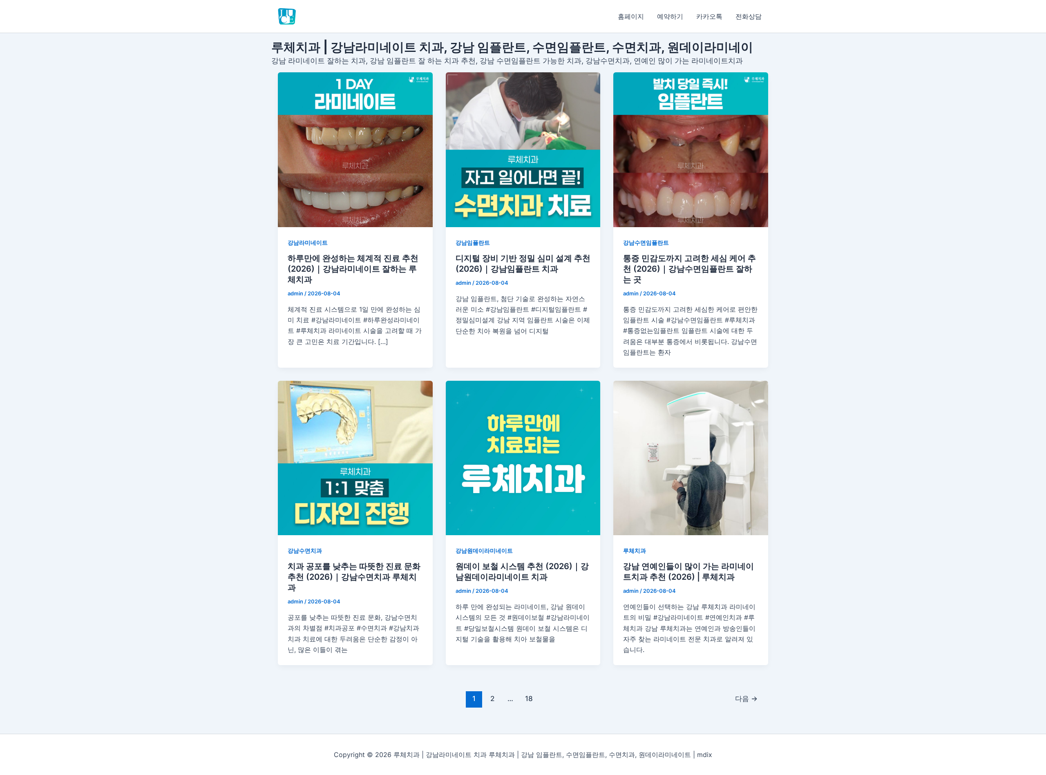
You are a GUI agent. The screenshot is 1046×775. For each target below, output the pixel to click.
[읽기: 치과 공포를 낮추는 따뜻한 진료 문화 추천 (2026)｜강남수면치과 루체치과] (355, 458)
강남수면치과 (305, 550)
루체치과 (634, 550)
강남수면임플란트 (646, 242)
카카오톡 (709, 16)
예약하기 (670, 16)
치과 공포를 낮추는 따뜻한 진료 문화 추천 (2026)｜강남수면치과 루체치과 (354, 576)
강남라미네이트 (308, 242)
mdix (704, 754)
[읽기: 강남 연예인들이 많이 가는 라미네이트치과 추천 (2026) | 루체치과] (690, 458)
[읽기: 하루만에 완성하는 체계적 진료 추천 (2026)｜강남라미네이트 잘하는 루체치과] (355, 149)
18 (529, 698)
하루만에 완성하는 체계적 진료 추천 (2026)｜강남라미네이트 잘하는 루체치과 (353, 268)
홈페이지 (631, 16)
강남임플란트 (473, 242)
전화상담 (748, 16)
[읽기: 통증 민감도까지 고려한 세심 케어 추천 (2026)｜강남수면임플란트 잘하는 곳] (690, 149)
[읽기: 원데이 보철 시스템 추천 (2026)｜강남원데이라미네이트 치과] (523, 458)
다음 (746, 698)
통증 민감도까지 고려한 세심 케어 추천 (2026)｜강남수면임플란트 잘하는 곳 (689, 268)
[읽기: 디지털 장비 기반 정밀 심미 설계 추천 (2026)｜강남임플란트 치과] (523, 149)
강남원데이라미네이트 (484, 550)
